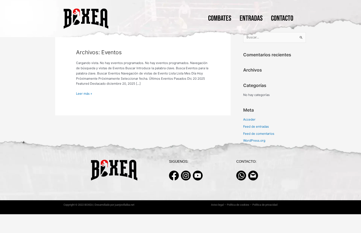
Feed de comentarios (258, 134)
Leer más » (84, 93)
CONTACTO (282, 18)
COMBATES (219, 18)
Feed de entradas (256, 126)
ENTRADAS (251, 18)
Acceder (249, 119)
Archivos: (99, 52)
